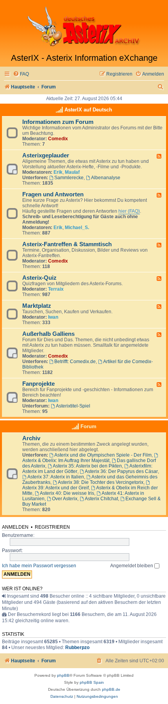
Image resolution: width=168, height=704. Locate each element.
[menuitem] (21, 74)
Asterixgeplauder (45, 155)
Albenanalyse (105, 177)
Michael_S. (77, 227)
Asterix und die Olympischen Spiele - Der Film (103, 455)
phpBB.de (111, 689)
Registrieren (52, 527)
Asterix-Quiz (39, 278)
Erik (58, 172)
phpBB (63, 675)
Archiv (31, 438)
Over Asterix (64, 498)
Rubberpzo (77, 647)
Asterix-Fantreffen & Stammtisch (67, 244)
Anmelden (15, 527)
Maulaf (72, 172)
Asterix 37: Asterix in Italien (55, 477)
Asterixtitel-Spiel (73, 406)
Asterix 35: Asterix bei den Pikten (87, 466)
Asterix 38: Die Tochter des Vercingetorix (100, 482)
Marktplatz (36, 306)
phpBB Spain (92, 682)
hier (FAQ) (129, 211)
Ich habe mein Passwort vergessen (39, 565)
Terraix (56, 289)
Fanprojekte (38, 384)
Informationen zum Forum (57, 122)
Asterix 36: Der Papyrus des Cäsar (121, 471)
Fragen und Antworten (53, 194)
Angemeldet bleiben (132, 565)
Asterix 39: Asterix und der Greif (55, 488)
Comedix (58, 138)
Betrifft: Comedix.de (75, 361)
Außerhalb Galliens (48, 334)
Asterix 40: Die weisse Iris (67, 493)
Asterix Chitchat (101, 498)
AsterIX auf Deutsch (88, 110)
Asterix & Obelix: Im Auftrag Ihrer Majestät (65, 460)
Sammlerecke (69, 177)
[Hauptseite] (84, 26)
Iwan (53, 317)
